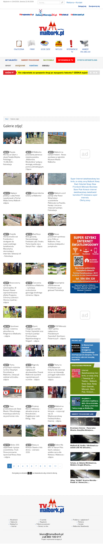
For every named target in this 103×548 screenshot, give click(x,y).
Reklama (70, 2)
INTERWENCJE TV (72, 50)
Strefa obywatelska (87, 60)
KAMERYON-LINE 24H (85, 50)
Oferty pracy (85, 200)
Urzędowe (20, 65)
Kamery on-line (42, 526)
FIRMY (32, 49)
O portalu (42, 520)
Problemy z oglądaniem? (80, 520)
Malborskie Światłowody (80, 526)
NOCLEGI (59, 49)
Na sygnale (48, 60)
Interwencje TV (65, 60)
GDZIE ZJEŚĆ (45, 49)
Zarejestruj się (94, 6)
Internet (13, 526)
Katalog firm (13, 524)
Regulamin (42, 522)
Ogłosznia (13, 522)
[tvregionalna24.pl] (26, 12)
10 (50, 466)
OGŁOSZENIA (19, 49)
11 (55, 466)
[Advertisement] (51, 96)
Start (6, 119)
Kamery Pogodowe (30, 60)
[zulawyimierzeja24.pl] (46, 12)
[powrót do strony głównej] (51, 28)
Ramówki (33, 65)
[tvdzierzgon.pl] (77, 12)
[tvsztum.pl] (64, 12)
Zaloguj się (82, 6)
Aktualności (11, 60)
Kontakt (79, 2)
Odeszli (45, 65)
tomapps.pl (58, 539)
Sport (8, 65)
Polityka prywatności (42, 524)
